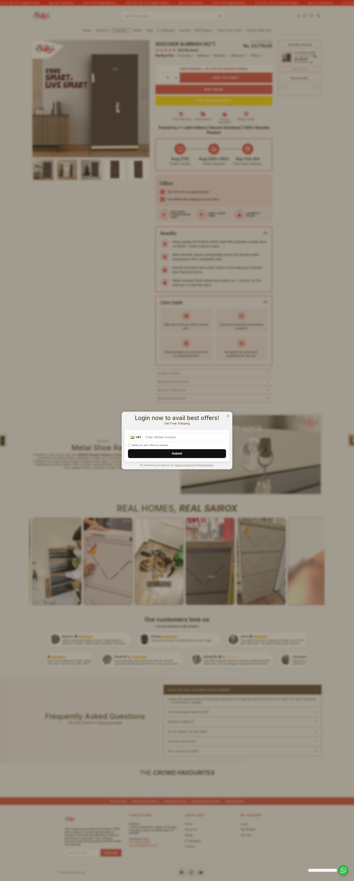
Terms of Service (183, 465)
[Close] (228, 416)
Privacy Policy (205, 465)
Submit (177, 453)
